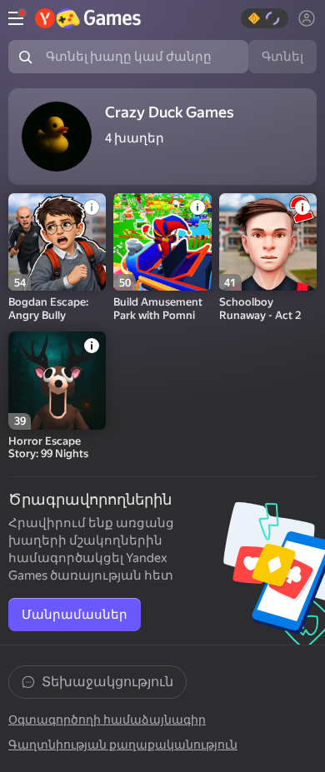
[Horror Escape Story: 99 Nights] (57, 380)
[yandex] (87, 18)
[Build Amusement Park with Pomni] (162, 242)
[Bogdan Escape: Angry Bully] (57, 242)
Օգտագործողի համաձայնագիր (107, 719)
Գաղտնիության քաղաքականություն (123, 744)
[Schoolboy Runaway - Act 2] (268, 242)
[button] (264, 18)
